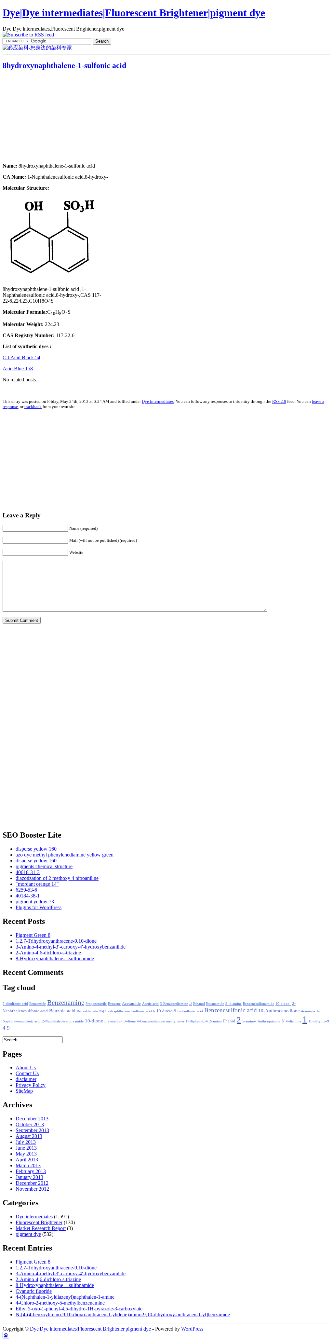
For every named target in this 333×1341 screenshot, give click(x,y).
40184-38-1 (28, 895)
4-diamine (293, 1021)
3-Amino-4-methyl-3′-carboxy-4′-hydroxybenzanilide (71, 947)
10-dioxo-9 (166, 1011)
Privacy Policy (31, 1085)
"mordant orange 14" (37, 884)
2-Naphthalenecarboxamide (63, 1021)
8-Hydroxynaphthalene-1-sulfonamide (55, 958)
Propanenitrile (96, 1004)
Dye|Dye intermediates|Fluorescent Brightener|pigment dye (134, 13)
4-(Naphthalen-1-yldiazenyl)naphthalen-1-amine (65, 1297)
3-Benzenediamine (174, 1004)
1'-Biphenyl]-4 (197, 1021)
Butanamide (215, 1004)
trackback (33, 406)
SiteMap (24, 1091)
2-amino (215, 1021)
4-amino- (308, 1011)
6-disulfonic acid (190, 1011)
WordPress (192, 1329)
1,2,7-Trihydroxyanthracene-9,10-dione (56, 941)
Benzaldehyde (87, 1011)
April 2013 (27, 1159)
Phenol (229, 1021)
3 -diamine (233, 1004)
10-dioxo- (283, 1004)
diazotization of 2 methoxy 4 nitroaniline (57, 878)
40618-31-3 (28, 872)
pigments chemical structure (44, 866)
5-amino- (249, 1021)
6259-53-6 (26, 890)
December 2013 (32, 1118)
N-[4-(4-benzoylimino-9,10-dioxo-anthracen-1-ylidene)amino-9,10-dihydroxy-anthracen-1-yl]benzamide (123, 1314)
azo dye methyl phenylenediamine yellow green (64, 854)
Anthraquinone (269, 1021)
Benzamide (37, 1004)
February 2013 (31, 1171)
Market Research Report (41, 1228)
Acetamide (131, 1003)
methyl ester (175, 1021)
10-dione (94, 1020)
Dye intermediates (158, 401)
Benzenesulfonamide (258, 1004)
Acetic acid (150, 1004)
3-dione (130, 1021)
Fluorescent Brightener (39, 1222)
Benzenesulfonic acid (230, 1010)
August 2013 (29, 1136)
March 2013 (28, 1165)
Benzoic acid (62, 1010)
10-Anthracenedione (279, 1010)
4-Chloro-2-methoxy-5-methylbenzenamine (60, 1303)
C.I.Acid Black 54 (21, 357)
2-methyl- (115, 1021)
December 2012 (32, 1183)
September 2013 (32, 1130)
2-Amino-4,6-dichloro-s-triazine (48, 952)
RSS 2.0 (279, 401)
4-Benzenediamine (151, 1021)
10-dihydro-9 (319, 1021)
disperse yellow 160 (36, 849)
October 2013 (30, 1124)
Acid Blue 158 (18, 368)
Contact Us (27, 1073)
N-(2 (102, 1011)
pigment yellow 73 (35, 901)
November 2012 (32, 1189)
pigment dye (28, 1234)
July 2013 (26, 1142)
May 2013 (26, 1153)
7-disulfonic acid (15, 1004)
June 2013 (26, 1148)
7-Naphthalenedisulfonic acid (130, 1011)
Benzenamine (65, 1002)
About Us (26, 1067)
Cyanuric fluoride (34, 1291)
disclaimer (26, 1079)
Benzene (114, 1004)
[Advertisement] (43, 117)
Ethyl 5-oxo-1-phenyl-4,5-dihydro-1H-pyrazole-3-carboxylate (79, 1308)
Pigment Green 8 (33, 935)
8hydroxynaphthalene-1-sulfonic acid (64, 65)
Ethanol (199, 1004)
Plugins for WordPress (38, 907)
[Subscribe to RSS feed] (28, 34)
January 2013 (29, 1177)
